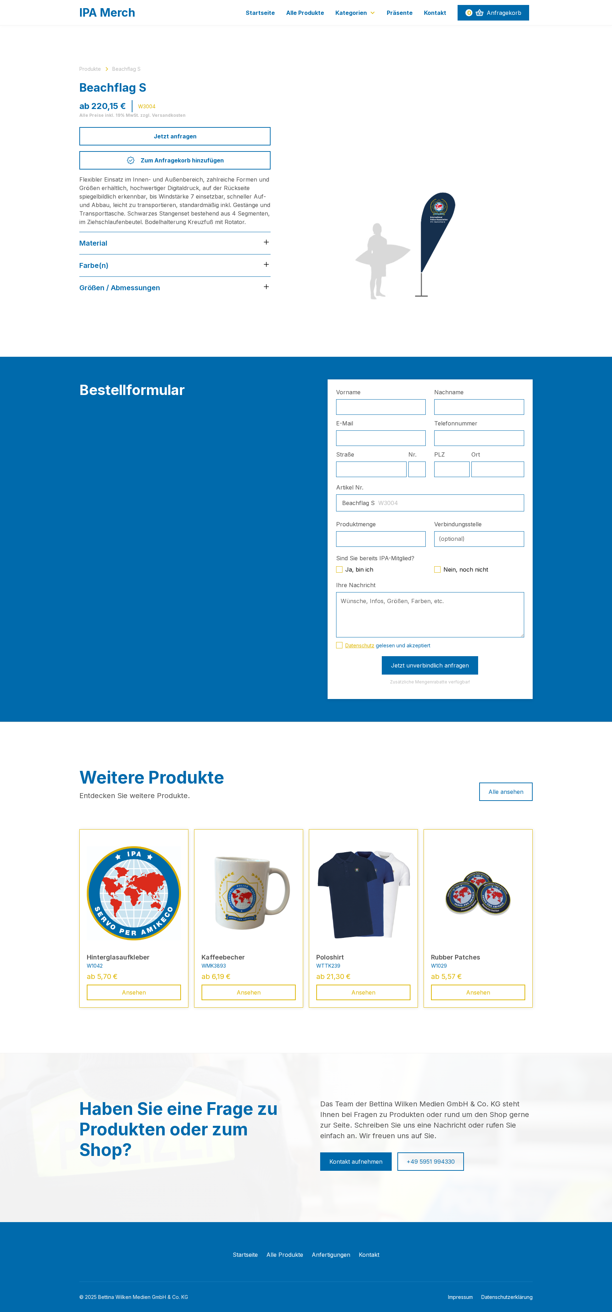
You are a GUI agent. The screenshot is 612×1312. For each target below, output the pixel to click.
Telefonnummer (455, 423)
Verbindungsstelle (458, 524)
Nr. (412, 454)
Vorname (348, 392)
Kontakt (435, 12)
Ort (475, 454)
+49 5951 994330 (431, 1161)
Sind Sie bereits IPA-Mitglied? (375, 558)
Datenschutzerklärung (507, 1297)
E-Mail (344, 423)
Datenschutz (359, 645)
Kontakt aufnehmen (355, 1161)
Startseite (260, 12)
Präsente (400, 12)
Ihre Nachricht (355, 585)
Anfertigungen (331, 1254)
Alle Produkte (305, 12)
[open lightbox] (413, 184)
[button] (355, 13)
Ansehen (134, 992)
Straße (345, 454)
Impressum (460, 1297)
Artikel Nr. (349, 487)
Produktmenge (356, 524)
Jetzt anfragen (175, 136)
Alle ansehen (505, 791)
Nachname (449, 392)
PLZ (439, 454)
